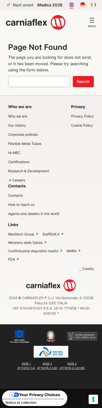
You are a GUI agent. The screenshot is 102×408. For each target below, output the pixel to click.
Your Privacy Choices (39, 394)
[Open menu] (92, 20)
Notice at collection (20, 402)
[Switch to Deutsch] (82, 5)
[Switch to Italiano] (93, 5)
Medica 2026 (49, 5)
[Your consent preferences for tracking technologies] (93, 399)
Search (83, 81)
